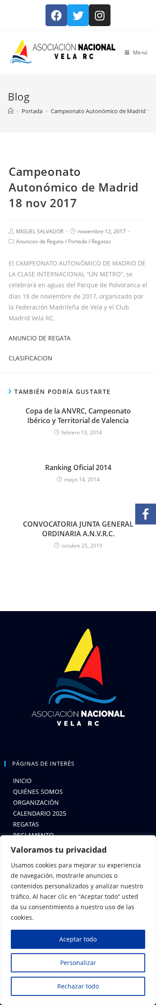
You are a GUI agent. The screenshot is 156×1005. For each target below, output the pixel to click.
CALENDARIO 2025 (39, 813)
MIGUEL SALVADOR (39, 231)
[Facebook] (56, 15)
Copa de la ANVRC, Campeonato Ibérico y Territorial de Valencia (78, 415)
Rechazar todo (78, 986)
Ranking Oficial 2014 (78, 467)
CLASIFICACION (30, 358)
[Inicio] (10, 111)
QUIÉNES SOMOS (38, 791)
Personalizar (78, 962)
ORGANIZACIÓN (36, 802)
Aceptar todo (78, 939)
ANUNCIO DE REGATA (40, 338)
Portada (77, 241)
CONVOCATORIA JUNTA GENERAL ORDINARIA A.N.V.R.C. (78, 528)
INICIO (22, 780)
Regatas (101, 241)
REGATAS (26, 824)
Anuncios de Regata (40, 241)
